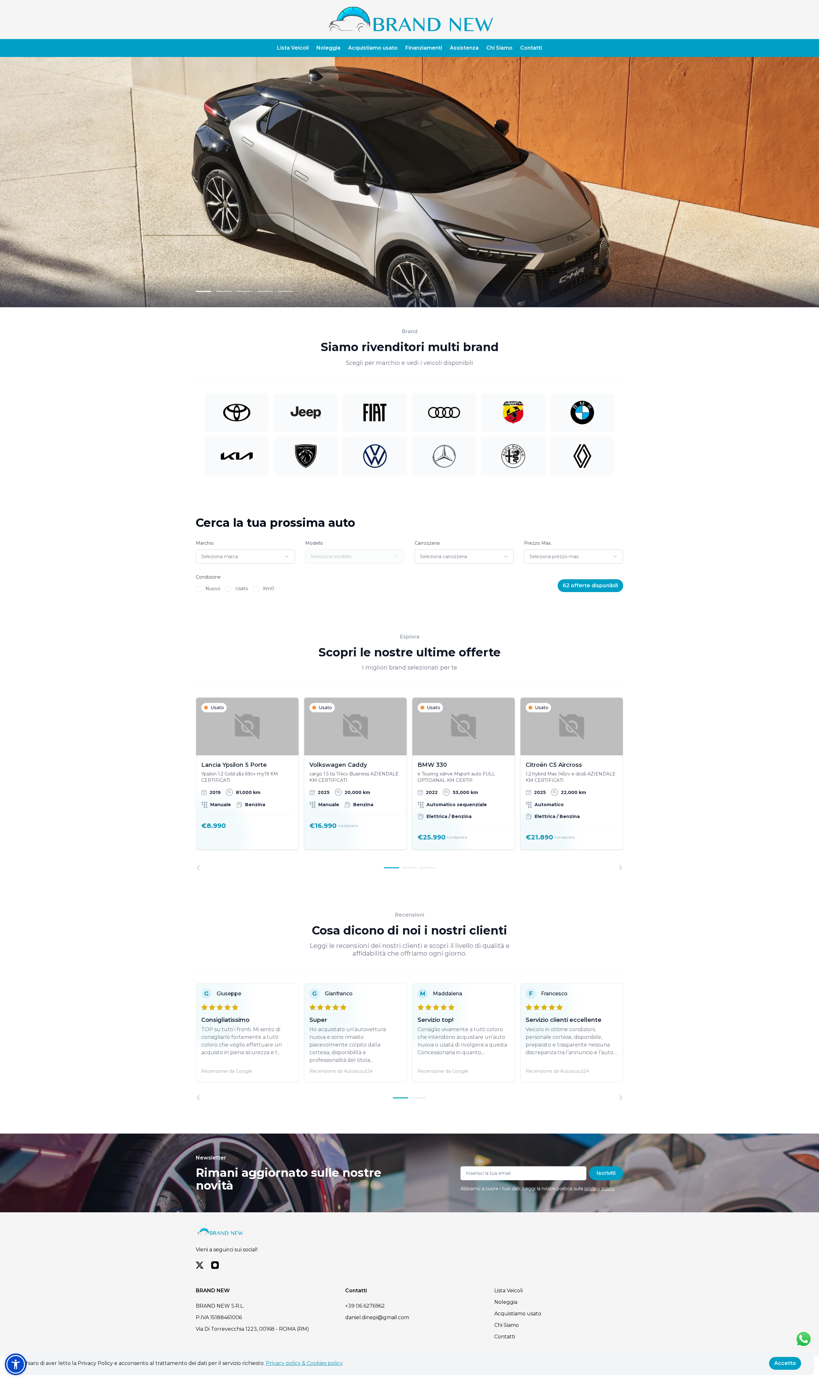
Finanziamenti (423, 48)
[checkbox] (199, 589)
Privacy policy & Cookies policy (304, 1363)
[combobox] (245, 557)
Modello (314, 543)
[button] (15, 1364)
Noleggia (328, 48)
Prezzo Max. (538, 543)
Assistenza (464, 48)
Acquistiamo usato (373, 48)
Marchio (205, 543)
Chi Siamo (499, 48)
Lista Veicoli (293, 48)
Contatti (531, 48)
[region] (409, 783)
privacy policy (599, 1188)
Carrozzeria (427, 543)
